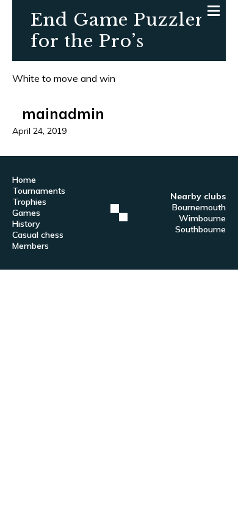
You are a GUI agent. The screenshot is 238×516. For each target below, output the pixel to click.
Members (30, 245)
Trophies (29, 201)
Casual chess (37, 234)
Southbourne (200, 229)
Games (26, 212)
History (26, 223)
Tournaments (38, 190)
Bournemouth (199, 207)
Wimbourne (202, 218)
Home (24, 179)
